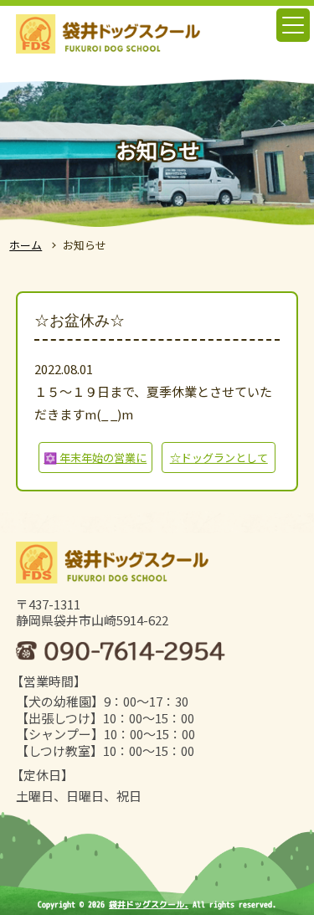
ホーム (25, 245)
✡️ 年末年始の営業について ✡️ (95, 461)
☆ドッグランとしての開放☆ (219, 461)
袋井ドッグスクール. (148, 904)
